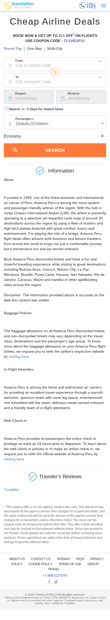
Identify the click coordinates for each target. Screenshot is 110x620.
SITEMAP (63, 559)
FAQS (80, 559)
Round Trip (13, 48)
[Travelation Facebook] (50, 582)
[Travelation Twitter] (56, 582)
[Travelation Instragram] (61, 582)
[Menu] (103, 5)
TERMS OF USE (70, 564)
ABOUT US (17, 559)
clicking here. (19, 356)
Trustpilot (11, 489)
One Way (34, 48)
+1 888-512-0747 (55, 575)
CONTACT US (41, 559)
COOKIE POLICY (40, 564)
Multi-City (54, 48)
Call (91, 5)
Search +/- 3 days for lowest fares (36, 109)
